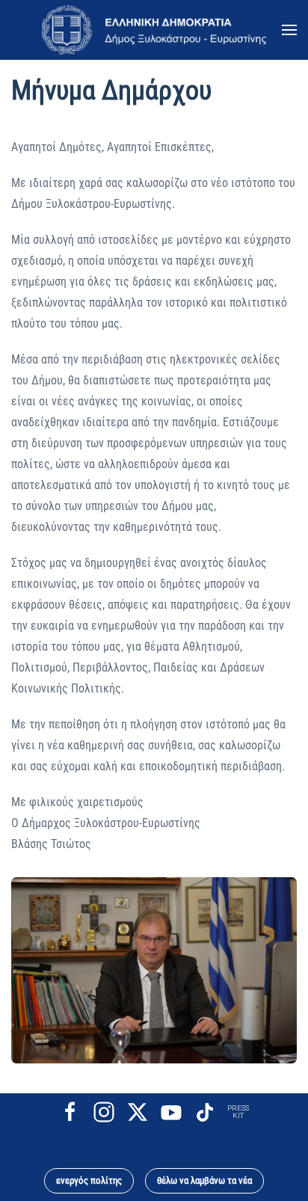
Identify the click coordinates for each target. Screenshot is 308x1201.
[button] (289, 30)
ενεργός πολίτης (89, 1180)
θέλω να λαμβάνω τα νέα (204, 1180)
